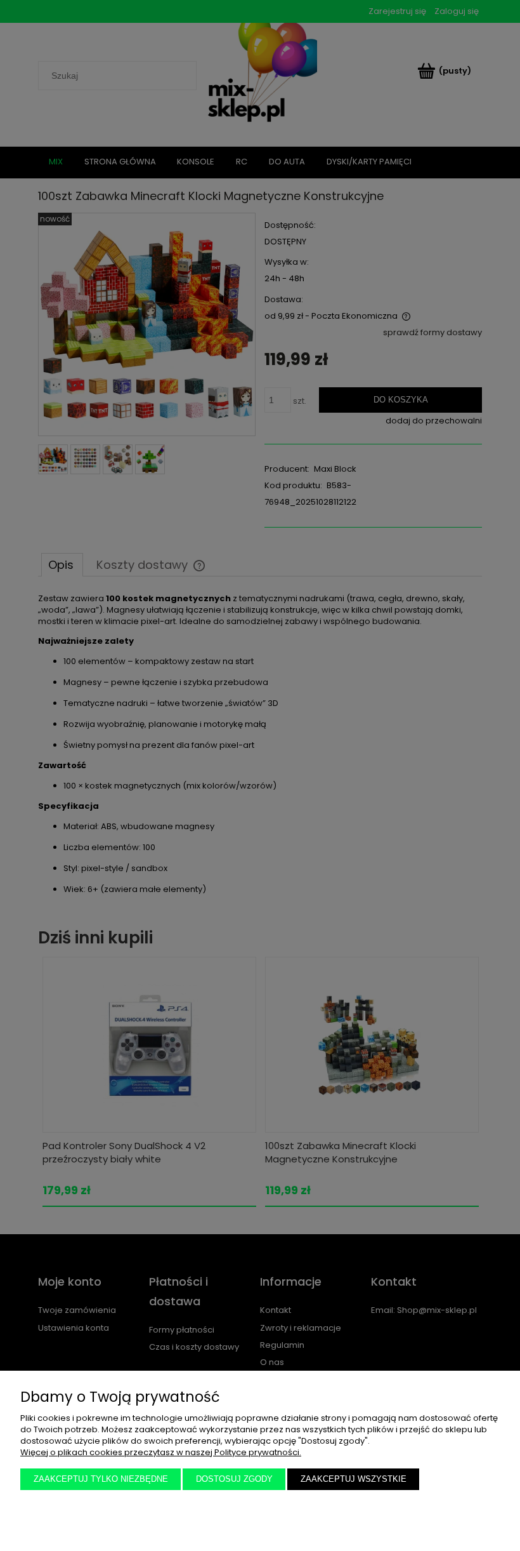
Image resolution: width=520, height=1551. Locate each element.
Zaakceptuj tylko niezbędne (101, 1479)
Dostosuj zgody (234, 1479)
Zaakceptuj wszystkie (353, 1479)
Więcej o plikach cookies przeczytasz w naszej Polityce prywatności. (160, 1452)
